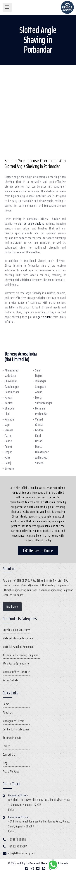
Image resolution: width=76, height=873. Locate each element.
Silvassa (9, 468)
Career (6, 746)
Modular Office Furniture (16, 671)
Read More (12, 606)
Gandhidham (12, 392)
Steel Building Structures (16, 629)
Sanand (39, 463)
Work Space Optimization (16, 663)
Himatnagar (42, 452)
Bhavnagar (11, 381)
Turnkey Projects (12, 737)
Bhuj (7, 414)
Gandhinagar (12, 386)
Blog (5, 762)
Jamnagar (40, 381)
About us (8, 712)
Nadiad (9, 403)
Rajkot (39, 375)
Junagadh (40, 386)
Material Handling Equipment (19, 646)
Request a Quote (41, 550)
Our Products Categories (16, 729)
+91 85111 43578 (17, 839)
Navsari (9, 397)
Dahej (8, 463)
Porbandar (41, 414)
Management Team (13, 720)
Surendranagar (43, 403)
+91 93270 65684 (17, 846)
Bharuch (9, 408)
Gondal (39, 424)
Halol (8, 457)
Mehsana (40, 408)
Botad (38, 441)
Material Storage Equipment (18, 638)
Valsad (39, 419)
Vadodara (10, 375)
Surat (38, 370)
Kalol (38, 436)
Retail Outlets (11, 680)
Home (6, 704)
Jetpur (8, 452)
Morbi (38, 397)
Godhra (39, 430)
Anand (38, 392)
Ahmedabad (12, 370)
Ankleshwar (42, 457)
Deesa (38, 446)
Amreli (8, 446)
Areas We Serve (11, 771)
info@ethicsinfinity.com (21, 853)
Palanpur (10, 419)
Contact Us (9, 754)
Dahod (8, 441)
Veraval (9, 430)
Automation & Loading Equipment (21, 655)
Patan (8, 436)
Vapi (7, 424)
